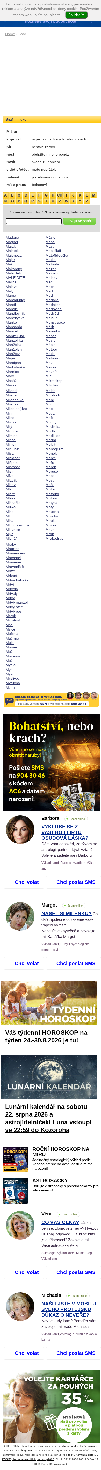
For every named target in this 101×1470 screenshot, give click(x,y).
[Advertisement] (51, 76)
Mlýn (9, 534)
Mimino (12, 435)
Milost (10, 418)
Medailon (53, 304)
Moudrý (52, 516)
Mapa (10, 358)
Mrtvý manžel (17, 602)
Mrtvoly (12, 593)
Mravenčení (15, 553)
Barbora (63, 818)
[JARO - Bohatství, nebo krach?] (51, 762)
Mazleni (52, 273)
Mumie (11, 647)
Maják (11, 246)
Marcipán (13, 362)
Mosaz (51, 476)
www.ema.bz (61, 1463)
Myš (9, 670)
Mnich (50, 391)
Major (10, 260)
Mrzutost (13, 620)
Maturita (52, 264)
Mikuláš (52, 385)
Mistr (10, 471)
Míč (49, 376)
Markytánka (15, 367)
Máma (11, 295)
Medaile (52, 300)
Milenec (12, 395)
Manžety (13, 354)
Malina (11, 282)
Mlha (10, 512)
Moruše (52, 471)
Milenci (11, 391)
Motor (50, 489)
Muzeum (13, 656)
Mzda (10, 687)
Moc (49, 409)
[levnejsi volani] (51, 1418)
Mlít (9, 516)
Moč (49, 404)
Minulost (12, 449)
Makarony (14, 269)
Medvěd (52, 313)
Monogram (54, 449)
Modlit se (53, 435)
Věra (59, 1213)
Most (50, 480)
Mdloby (51, 278)
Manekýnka (15, 318)
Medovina (54, 309)
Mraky (11, 544)
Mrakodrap (54, 538)
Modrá (51, 440)
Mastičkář (53, 251)
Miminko (12, 431)
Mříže (10, 571)
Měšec (51, 336)
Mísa (10, 453)
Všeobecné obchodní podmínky (64, 1446)
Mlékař (11, 498)
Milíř (9, 413)
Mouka (51, 520)
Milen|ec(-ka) (16, 409)
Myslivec (13, 678)
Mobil (50, 400)
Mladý (11, 485)
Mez (49, 362)
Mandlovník (15, 313)
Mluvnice (13, 529)
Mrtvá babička (17, 580)
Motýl (50, 507)
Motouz (52, 498)
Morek (51, 467)
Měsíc (50, 340)
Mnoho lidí (54, 395)
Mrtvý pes (14, 611)
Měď (49, 291)
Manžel (12, 331)
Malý (9, 291)
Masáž (11, 381)
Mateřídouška (57, 255)
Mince (11, 440)
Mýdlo (11, 665)
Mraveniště (15, 566)
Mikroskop (54, 381)
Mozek (51, 525)
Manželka (13, 345)
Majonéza (14, 255)
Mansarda (14, 327)
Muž (9, 651)
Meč (49, 282)
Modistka (53, 426)
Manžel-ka (14, 340)
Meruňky (53, 331)
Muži (9, 660)
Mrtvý (10, 598)
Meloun (52, 318)
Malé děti (13, 273)
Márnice (12, 372)
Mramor (12, 549)
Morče (51, 458)
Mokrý (51, 444)
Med (49, 295)
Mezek (51, 367)
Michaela (64, 1295)
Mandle (12, 309)
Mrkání (11, 576)
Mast (50, 246)
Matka (51, 260)
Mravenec (14, 562)
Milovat (11, 422)
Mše (9, 625)
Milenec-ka (15, 400)
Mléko (11, 507)
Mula (10, 643)
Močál (50, 413)
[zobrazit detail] (20, 843)
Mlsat (10, 520)
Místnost (13, 467)
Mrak (50, 534)
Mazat (51, 269)
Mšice (10, 629)
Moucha (52, 512)
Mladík (11, 480)
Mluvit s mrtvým (18, 525)
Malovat (12, 287)
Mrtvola (12, 589)
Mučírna (12, 638)
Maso (50, 242)
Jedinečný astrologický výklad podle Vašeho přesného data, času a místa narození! (62, 1164)
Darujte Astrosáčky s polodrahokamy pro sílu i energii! (65, 1188)
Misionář (13, 458)
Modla (51, 431)
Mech (50, 287)
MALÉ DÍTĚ (15, 278)
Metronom (54, 358)
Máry (10, 376)
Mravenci (13, 558)
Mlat (9, 489)
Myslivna (13, 683)
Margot (62, 905)
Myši (9, 674)
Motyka (51, 503)
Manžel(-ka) (15, 336)
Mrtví (10, 584)
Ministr (11, 444)
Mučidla (12, 634)
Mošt (50, 485)
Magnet (12, 242)
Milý (9, 426)
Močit (50, 418)
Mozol (50, 529)
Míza (10, 476)
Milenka (12, 404)
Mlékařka (13, 503)
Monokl (51, 453)
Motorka (52, 494)
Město (51, 345)
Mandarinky (15, 300)
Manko (11, 322)
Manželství (14, 349)
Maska (11, 385)
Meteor (51, 349)
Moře (50, 462)
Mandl (11, 304)
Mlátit (10, 494)
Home (10, 34)
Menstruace (55, 322)
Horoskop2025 (45, 1459)
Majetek (12, 251)
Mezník (51, 372)
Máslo (50, 237)
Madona (12, 237)
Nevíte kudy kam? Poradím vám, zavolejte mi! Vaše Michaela (69, 1315)
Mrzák (11, 616)
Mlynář (11, 538)
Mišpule (12, 462)
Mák (9, 264)
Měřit (50, 327)
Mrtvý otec (14, 607)
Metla (50, 354)
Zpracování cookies (35, 1450)
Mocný (51, 422)
